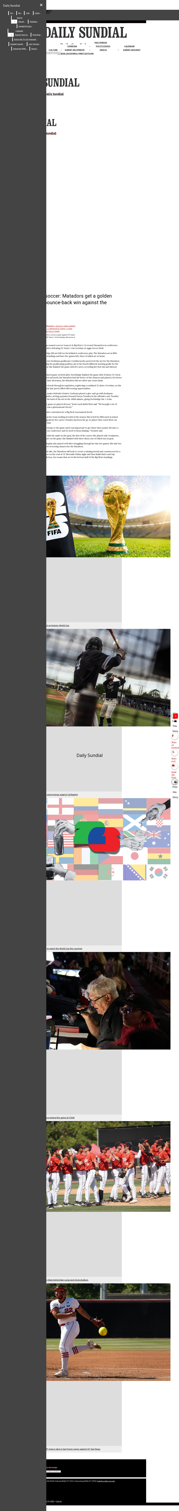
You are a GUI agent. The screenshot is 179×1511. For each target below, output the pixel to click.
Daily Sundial (11, 5)
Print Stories (38, 35)
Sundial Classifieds (18, 44)
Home (12, 13)
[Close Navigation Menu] (41, 5)
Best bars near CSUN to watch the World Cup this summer (54, 948)
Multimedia (101, 42)
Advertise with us (20, 48)
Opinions (72, 46)
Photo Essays (103, 46)
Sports (19, 17)
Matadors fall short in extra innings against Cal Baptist (52, 794)
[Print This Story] (174, 781)
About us (35, 48)
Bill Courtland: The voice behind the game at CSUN (50, 1117)
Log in (59, 1501)
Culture (29, 13)
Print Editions (86, 53)
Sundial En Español (67, 53)
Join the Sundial (35, 44)
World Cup (23, 21)
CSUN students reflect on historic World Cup (47, 625)
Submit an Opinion (74, 50)
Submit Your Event (22, 35)
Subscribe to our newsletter (26, 39)
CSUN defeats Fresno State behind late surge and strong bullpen (57, 1280)
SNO (52, 1501)
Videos (103, 50)
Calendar (129, 46)
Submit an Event (132, 50)
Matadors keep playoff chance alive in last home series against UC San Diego (63, 1449)
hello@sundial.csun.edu (106, 1481)
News (20, 13)
